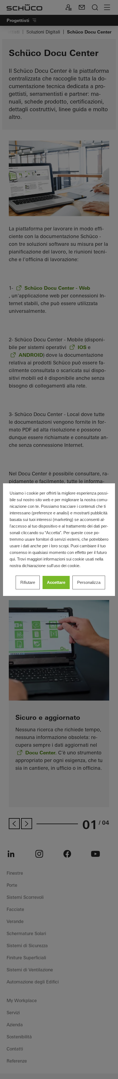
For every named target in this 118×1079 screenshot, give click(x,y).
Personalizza (88, 582)
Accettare (56, 582)
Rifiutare (27, 582)
